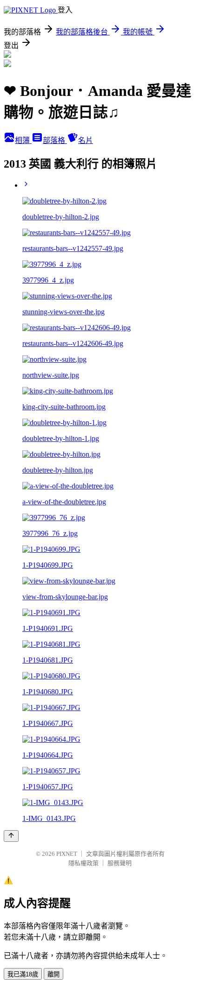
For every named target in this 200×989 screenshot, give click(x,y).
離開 (53, 974)
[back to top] (11, 836)
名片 (85, 140)
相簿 (23, 140)
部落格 (55, 140)
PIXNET (66, 853)
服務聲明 (119, 863)
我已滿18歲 (22, 974)
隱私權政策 (83, 863)
